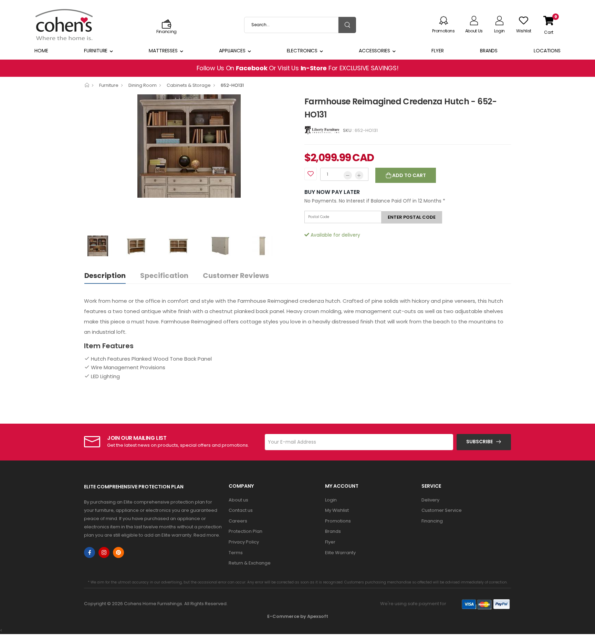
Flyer (437, 50)
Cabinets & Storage (189, 85)
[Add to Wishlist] (310, 174)
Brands (489, 50)
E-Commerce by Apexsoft (297, 616)
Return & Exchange (250, 563)
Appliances (232, 50)
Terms (236, 552)
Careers (238, 521)
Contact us (241, 510)
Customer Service (441, 510)
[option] (189, 146)
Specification (164, 275)
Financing (432, 521)
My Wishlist (337, 510)
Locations (547, 50)
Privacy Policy (244, 542)
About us (238, 500)
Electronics (302, 50)
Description (105, 275)
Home (41, 50)
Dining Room (142, 85)
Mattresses (163, 50)
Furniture (95, 50)
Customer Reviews (236, 275)
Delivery (430, 500)
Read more (206, 535)
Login (331, 500)
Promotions (338, 521)
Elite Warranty (340, 552)
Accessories (374, 50)
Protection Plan (245, 531)
